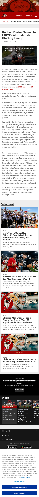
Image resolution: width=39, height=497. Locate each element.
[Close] (36, 452)
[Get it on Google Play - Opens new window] (26, 447)
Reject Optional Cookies (19, 487)
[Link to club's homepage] (4, 15)
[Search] (32, 15)
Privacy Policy (25, 477)
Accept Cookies (19, 493)
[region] (19, 473)
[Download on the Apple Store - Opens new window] (12, 447)
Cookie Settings (19, 481)
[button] (19, 55)
